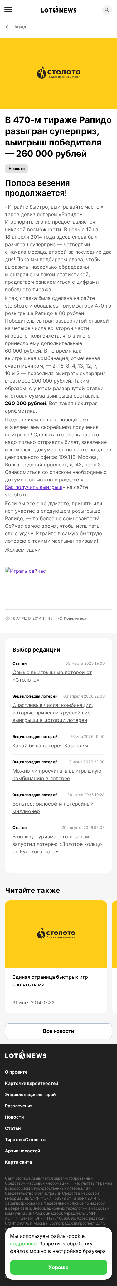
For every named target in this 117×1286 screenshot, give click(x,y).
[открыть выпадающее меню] (8, 9)
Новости (17, 168)
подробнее (23, 1243)
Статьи (13, 1128)
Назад (19, 26)
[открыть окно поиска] (107, 10)
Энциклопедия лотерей (30, 1094)
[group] (56, 956)
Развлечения (18, 1105)
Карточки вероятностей (31, 1083)
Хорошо (58, 1267)
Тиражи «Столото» (25, 1139)
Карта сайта (18, 1162)
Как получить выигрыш (33, 487)
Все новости (58, 1031)
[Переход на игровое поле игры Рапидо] (30, 574)
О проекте (16, 1072)
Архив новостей (22, 1150)
